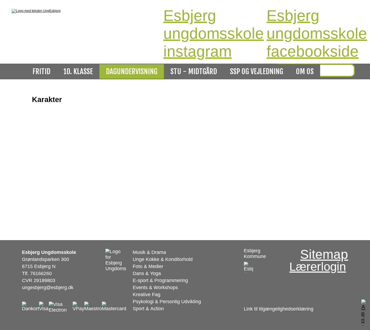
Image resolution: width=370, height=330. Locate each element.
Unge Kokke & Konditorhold (163, 259)
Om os (305, 71)
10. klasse (78, 71)
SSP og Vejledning (256, 71)
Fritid (41, 71)
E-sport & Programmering (160, 280)
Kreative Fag (146, 294)
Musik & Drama (149, 252)
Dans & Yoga (147, 273)
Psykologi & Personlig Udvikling (167, 301)
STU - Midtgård (193, 71)
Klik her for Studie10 (51, 138)
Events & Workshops (155, 287)
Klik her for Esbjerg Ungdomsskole (65, 152)
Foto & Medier (148, 266)
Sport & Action (148, 308)
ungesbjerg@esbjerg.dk (47, 287)
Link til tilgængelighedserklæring (278, 309)
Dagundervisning (131, 71)
